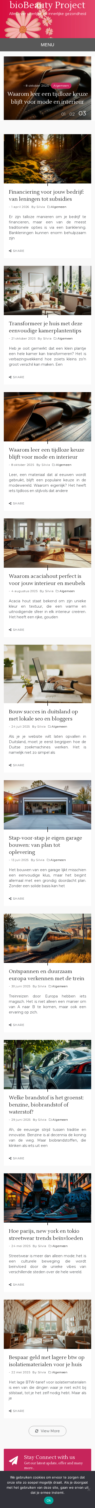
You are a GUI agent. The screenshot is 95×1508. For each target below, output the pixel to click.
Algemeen (61, 85)
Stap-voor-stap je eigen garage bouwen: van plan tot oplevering (45, 845)
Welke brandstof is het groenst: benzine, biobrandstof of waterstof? (46, 1105)
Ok (49, 1500)
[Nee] (88, 1489)
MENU (47, 44)
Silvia (40, 207)
